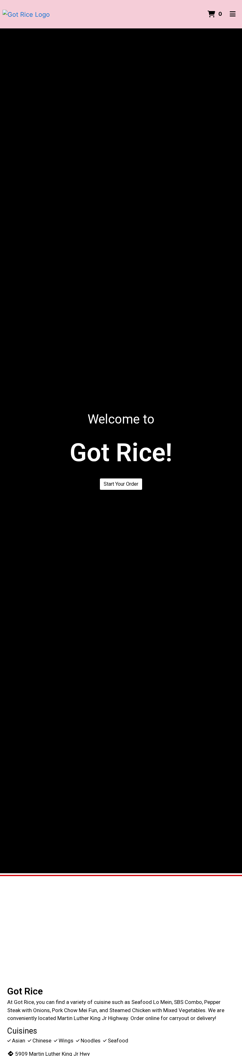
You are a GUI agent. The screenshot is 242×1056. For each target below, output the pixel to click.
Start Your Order (121, 484)
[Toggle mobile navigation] (232, 14)
